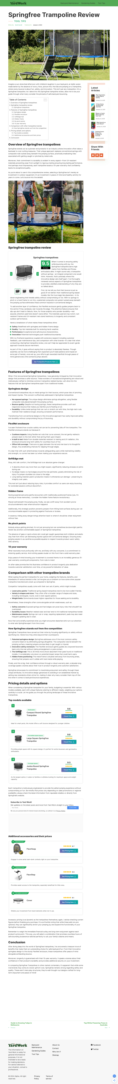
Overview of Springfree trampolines (24, 103)
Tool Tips (101, 3)
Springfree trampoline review (21, 105)
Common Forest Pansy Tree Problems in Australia (99, 133)
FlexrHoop (31, 849)
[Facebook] (93, 155)
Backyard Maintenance (70, 3)
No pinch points (19, 121)
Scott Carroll (18, 25)
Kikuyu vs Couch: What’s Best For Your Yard (100, 115)
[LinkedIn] (97, 155)
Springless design (20, 112)
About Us (56, 1045)
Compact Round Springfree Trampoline (39, 713)
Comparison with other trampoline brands (26, 126)
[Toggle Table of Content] (44, 99)
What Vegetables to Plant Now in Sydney (100, 96)
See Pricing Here (68, 851)
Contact (55, 1048)
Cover (29, 900)
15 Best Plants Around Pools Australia (100, 105)
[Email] (101, 155)
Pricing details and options (21, 131)
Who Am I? (56, 1052)
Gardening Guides (88, 3)
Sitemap (55, 1055)
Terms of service (49, 1077)
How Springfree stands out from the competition (30, 128)
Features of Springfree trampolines (24, 110)
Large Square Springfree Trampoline (38, 739)
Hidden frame (19, 119)
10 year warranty (20, 123)
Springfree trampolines (21, 107)
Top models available (21, 133)
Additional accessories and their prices (27, 135)
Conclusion (15, 138)
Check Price (68, 716)
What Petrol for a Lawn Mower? (101, 123)
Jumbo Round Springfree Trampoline (38, 767)
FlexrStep (31, 875)
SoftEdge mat (19, 117)
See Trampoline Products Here (44, 362)
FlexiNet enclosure (20, 114)
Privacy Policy (37, 1077)
